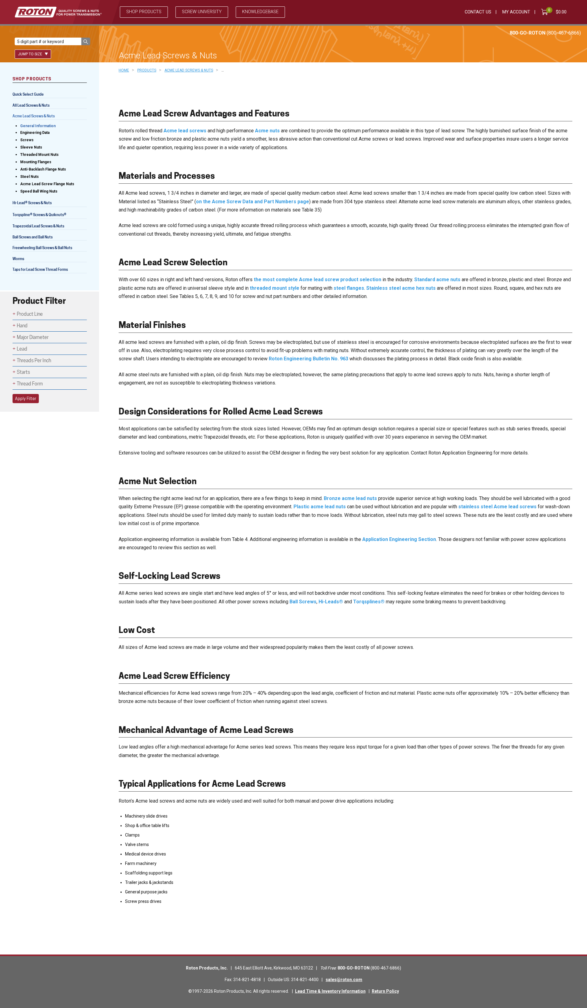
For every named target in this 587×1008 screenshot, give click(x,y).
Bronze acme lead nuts (350, 498)
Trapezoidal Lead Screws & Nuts (38, 226)
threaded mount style (274, 288)
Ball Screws (303, 602)
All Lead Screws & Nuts (31, 105)
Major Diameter (33, 337)
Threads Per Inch (34, 360)
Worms (18, 258)
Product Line (30, 314)
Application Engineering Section (399, 539)
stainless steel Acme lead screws (497, 507)
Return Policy (385, 991)
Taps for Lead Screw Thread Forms (40, 269)
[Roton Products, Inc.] (58, 12)
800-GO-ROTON (545, 33)
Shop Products (143, 11)
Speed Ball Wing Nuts (38, 191)
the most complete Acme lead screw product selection (317, 279)
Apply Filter (25, 398)
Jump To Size (30, 54)
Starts (23, 372)
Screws (27, 140)
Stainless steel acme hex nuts (401, 288)
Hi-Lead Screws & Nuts (32, 203)
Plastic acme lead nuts (320, 507)
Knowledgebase (260, 11)
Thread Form (30, 384)
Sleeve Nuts (31, 147)
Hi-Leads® (331, 602)
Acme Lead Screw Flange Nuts (47, 184)
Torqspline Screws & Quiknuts (39, 215)
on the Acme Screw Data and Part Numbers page (252, 201)
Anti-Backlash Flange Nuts (43, 169)
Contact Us (478, 12)
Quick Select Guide (28, 94)
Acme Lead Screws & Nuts (34, 116)
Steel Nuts (29, 177)
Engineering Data (35, 133)
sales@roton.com (344, 979)
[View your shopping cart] (545, 12)
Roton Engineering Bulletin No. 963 (308, 359)
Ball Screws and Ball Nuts (33, 237)
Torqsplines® (369, 602)
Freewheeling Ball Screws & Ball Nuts (42, 247)
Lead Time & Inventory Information (330, 991)
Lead (22, 349)
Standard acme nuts (437, 279)
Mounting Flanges (35, 162)
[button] (85, 41)
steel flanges (349, 288)
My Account (516, 12)
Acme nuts (267, 131)
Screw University (202, 11)
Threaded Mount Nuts (39, 155)
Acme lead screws (185, 131)
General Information (38, 126)
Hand (22, 326)
